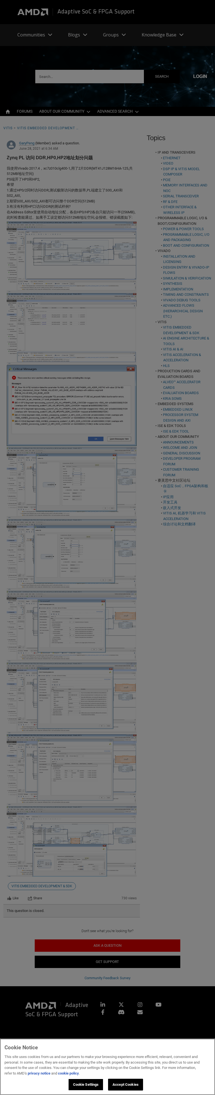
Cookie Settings (86, 1084)
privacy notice (39, 1073)
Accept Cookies (126, 1084)
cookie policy (68, 1073)
